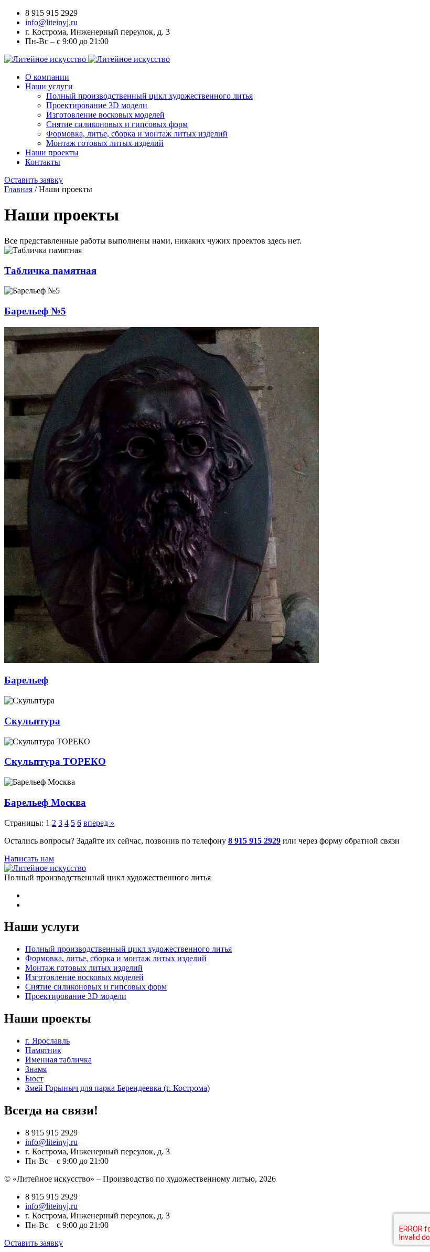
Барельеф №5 (35, 311)
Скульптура (32, 721)
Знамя (36, 1069)
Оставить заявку (33, 179)
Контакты (42, 161)
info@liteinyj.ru (51, 22)
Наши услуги (49, 86)
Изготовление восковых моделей (105, 114)
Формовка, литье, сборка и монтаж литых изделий (137, 133)
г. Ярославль (47, 1040)
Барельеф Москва (45, 802)
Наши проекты (52, 152)
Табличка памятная (50, 270)
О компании (47, 76)
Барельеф (26, 680)
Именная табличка (58, 1059)
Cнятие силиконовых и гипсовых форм (117, 124)
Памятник (43, 1050)
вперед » (98, 822)
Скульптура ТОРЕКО (55, 761)
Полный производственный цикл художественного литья (149, 95)
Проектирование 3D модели (96, 105)
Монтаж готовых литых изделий (105, 143)
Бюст (34, 1078)
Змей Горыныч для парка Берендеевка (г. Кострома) (117, 1087)
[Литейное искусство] (87, 59)
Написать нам (29, 858)
